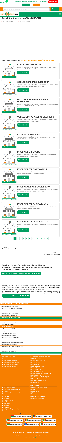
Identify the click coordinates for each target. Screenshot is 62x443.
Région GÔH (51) (5, 320)
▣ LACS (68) (34, 368)
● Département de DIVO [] (8, 328)
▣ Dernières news (7, 402)
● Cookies (15, 432)
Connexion (17, 1)
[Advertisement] (31, 40)
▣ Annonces (5, 398)
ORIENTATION (34, 386)
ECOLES (4, 386)
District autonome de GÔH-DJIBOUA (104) (10, 317)
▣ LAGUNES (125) (35, 370)
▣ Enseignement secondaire (10, 362)
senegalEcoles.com (49, 424)
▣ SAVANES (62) (35, 375)
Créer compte (42, 1)
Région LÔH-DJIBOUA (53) (8, 326)
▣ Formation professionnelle (10, 364)
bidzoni (36, 438)
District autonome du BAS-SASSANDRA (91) (11, 311)
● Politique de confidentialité (25, 432)
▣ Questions (5, 407)
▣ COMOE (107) (35, 362)
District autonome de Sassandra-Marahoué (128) (12, 342)
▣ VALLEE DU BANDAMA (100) (39, 377)
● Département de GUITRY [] (9, 331)
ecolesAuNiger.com (16, 424)
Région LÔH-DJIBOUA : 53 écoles (29, 273)
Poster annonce (26, 5)
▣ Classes (5, 391)
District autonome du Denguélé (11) (9, 315)
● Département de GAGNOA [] (9, 322)
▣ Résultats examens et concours (11, 411)
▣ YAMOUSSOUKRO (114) (38, 380)
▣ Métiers (33, 389)
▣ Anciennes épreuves (8, 387)
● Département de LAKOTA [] (9, 333)
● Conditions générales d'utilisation (41, 432)
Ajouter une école (53, 1)
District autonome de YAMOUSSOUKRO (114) (11, 308)
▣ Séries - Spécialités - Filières (39, 387)
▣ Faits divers (6, 403)
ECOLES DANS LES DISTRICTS (40, 357)
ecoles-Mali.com (51, 420)
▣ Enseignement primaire (9, 361)
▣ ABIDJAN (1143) (36, 359)
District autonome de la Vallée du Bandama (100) (12, 346)
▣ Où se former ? (35, 391)
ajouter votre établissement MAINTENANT (16, 296)
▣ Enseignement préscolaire (10, 359)
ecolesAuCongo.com (16, 420)
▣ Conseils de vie (35, 393)
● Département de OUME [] (9, 324)
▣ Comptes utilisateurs (37, 398)
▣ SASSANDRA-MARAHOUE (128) (41, 373)
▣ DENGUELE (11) (36, 364)
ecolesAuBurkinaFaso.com (22, 416)
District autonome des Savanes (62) (9, 344)
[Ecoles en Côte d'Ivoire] (9, 14)
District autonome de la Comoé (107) (9, 313)
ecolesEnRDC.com (33, 424)
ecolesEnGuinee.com (34, 420)
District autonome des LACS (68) (8, 335)
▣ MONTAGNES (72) (36, 371)
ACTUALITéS (6, 396)
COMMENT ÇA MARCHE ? (38, 396)
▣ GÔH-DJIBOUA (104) (37, 366)
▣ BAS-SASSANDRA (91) (38, 361)
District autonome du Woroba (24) (8, 349)
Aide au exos (37, 5)
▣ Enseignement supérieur (10, 366)
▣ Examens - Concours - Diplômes (12, 393)
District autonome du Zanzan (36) (8, 351)
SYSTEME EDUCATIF (8, 357)
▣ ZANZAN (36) (35, 382)
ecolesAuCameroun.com (43, 416)
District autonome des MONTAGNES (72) (10, 340)
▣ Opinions (5, 405)
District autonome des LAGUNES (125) (10, 337)
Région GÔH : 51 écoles (9, 273)
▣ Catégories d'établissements (11, 389)
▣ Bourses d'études (7, 400)
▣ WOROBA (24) (35, 379)
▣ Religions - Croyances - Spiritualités (13, 409)
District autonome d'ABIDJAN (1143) (9, 306)
